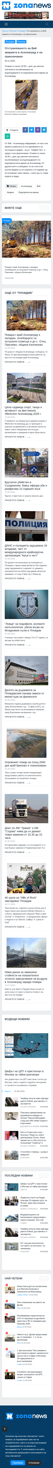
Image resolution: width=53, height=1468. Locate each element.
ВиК (38, 186)
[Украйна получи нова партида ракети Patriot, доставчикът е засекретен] (11, 1101)
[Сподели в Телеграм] (44, 130)
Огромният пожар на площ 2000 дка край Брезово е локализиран (25, 764)
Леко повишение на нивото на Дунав (31, 1303)
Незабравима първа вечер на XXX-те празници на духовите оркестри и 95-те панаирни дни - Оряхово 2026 (32, 1319)
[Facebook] (4, 1429)
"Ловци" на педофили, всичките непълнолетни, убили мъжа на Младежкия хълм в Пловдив (25, 627)
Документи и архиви (29, 1126)
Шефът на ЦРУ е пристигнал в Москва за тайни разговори (24, 1073)
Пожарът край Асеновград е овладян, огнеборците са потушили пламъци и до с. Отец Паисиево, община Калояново (26, 269)
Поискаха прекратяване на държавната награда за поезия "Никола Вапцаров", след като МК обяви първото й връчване (33, 1117)
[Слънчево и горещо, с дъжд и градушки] (11, 1155)
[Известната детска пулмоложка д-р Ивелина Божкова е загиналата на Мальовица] (10, 1290)
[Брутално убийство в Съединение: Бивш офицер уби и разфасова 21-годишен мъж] (26, 463)
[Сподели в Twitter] (31, 130)
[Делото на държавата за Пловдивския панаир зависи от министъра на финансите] (26, 671)
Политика (24, 1252)
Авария (10, 192)
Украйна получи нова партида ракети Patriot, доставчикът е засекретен (34, 1101)
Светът (8, 1091)
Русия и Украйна (28, 1107)
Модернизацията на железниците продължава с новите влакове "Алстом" (33, 1217)
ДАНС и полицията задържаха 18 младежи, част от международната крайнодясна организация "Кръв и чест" (26, 550)
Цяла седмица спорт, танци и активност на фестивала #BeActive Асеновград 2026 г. (23, 410)
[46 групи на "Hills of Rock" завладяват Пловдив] (26, 878)
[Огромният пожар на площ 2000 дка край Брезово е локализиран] (26, 743)
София (23, 1223)
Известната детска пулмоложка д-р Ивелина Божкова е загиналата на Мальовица (32, 1289)
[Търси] (46, 24)
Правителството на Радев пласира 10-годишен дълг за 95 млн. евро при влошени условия (33, 1201)
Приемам (18, 1462)
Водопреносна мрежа (29, 192)
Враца (19, 1327)
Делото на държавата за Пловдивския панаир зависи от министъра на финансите (24, 693)
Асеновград (26, 186)
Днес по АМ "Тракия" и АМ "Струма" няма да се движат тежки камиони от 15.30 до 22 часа (23, 832)
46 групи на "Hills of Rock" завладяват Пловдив (21, 899)
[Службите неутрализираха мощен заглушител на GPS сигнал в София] (10, 1376)
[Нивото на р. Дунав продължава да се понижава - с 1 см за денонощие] (10, 1338)
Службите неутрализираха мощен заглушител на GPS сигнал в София (29, 1374)
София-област (22, 1295)
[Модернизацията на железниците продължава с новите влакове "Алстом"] (11, 1218)
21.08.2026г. (27, 1380)
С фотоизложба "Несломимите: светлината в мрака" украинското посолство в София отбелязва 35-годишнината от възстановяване (32, 1355)
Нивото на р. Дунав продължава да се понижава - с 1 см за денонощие (32, 1337)
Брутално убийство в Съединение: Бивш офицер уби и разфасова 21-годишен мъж (26, 485)
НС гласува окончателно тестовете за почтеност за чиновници (32, 1246)
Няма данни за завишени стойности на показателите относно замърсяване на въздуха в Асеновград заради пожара (26, 977)
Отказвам (33, 1462)
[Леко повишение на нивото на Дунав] (10, 1306)
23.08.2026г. (33, 1295)
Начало (5, 31)
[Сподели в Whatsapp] (7, 136)
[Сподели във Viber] (37, 130)
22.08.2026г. (27, 1327)
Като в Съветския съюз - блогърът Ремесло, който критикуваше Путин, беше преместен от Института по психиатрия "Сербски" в (33, 1137)
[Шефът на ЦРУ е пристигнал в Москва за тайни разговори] (26, 1045)
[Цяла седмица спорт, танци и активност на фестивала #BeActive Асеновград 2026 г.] (26, 388)
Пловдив (21, 31)
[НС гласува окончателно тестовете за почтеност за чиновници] (11, 1246)
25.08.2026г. (19, 1091)
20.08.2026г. (27, 1364)
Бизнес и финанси (29, 1209)
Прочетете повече (15, 362)
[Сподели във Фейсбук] (25, 130)
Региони (13, 31)
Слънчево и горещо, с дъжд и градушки (34, 1153)
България (24, 1158)
